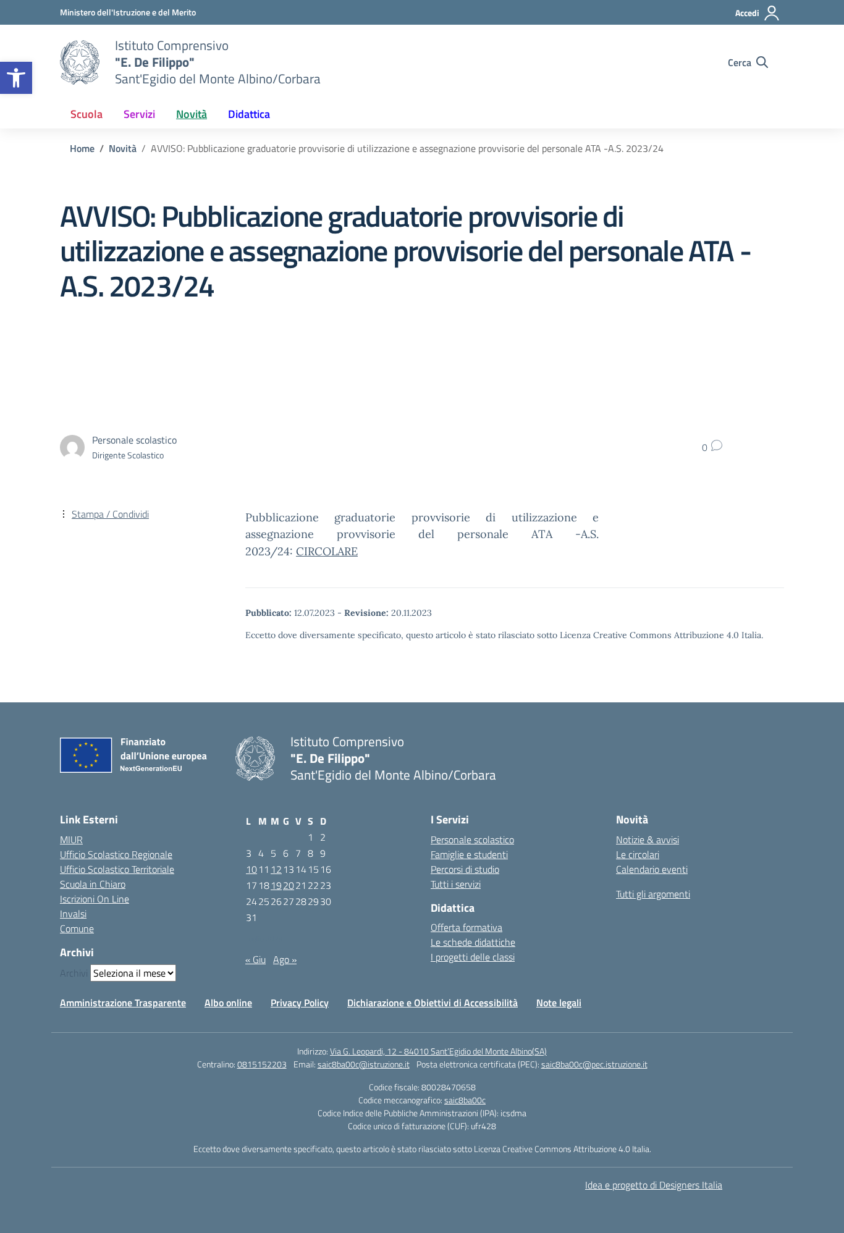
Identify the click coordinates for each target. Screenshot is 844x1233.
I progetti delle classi (473, 956)
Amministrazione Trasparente (123, 1002)
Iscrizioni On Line (94, 898)
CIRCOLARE (327, 551)
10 (251, 869)
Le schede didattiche (473, 942)
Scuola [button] (86, 114)
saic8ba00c (465, 1099)
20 (288, 885)
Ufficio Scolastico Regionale (116, 854)
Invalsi (73, 913)
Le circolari (637, 854)
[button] (16, 78)
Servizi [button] (139, 114)
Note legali (558, 1002)
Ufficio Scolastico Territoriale (117, 869)
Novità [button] (191, 114)
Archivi (74, 973)
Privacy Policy (300, 1002)
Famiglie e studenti (469, 854)
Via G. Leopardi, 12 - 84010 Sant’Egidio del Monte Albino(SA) (438, 1051)
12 (276, 869)
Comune (77, 928)
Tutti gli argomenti (653, 893)
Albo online (228, 1002)
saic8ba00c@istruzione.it (364, 1064)
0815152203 (262, 1064)
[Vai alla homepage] (79, 62)
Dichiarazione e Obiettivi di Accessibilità (432, 1002)
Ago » (285, 959)
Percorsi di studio (465, 869)
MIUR (71, 839)
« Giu (255, 959)
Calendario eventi (652, 869)
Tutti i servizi (456, 884)
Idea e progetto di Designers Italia (653, 1184)
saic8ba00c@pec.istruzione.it (594, 1064)
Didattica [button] (249, 114)
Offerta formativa (466, 927)
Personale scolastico (472, 839)
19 (276, 885)
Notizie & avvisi (647, 839)
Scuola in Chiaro (92, 884)
